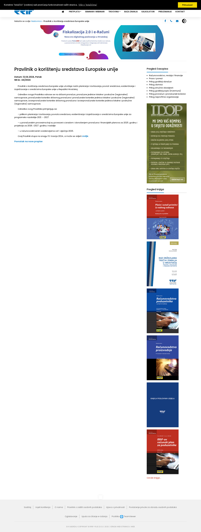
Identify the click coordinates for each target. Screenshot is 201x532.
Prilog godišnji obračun (160, 81)
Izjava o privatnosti (115, 507)
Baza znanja (131, 11)
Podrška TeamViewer (124, 516)
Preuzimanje (165, 11)
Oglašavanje (71, 516)
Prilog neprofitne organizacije (164, 96)
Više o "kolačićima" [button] (87, 5)
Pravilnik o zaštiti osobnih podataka (84, 507)
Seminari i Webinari (95, 11)
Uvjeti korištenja (42, 507)
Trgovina (113, 11)
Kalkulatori (148, 11)
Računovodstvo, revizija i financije (166, 75)
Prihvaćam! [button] (187, 5)
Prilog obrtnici (156, 84)
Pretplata (74, 11)
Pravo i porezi (156, 78)
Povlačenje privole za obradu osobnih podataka (153, 507)
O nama (59, 507)
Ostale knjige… (154, 477)
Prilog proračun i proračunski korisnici (167, 93)
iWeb (133, 526)
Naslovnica (36, 21)
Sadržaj (27, 507)
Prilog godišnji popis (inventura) (165, 90)
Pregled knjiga (155, 189)
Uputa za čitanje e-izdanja (94, 516)
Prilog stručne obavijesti (161, 87)
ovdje (85, 136)
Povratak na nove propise (28, 141)
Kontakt (180, 11)
